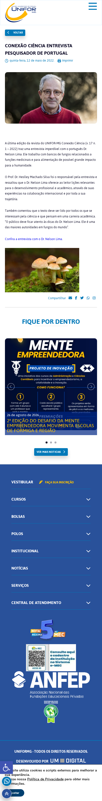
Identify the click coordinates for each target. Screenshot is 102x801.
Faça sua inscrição (59, 482)
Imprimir (67, 61)
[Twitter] (82, 298)
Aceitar (14, 793)
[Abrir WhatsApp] (89, 788)
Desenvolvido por (32, 761)
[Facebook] (76, 298)
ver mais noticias (49, 452)
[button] (6, 767)
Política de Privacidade (45, 779)
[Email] (70, 298)
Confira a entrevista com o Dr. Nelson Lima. (34, 239)
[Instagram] (94, 298)
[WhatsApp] (88, 298)
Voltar (17, 32)
